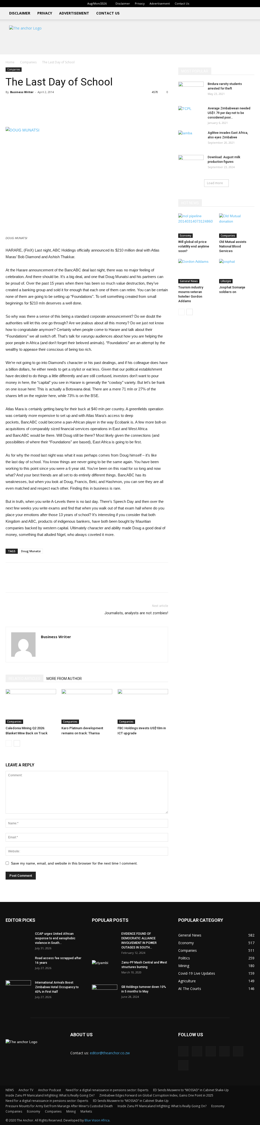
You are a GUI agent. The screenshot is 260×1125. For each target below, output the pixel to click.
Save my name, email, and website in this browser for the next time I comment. (74, 863)
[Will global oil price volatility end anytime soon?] (196, 225)
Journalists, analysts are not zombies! (136, 613)
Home (10, 62)
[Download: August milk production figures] (191, 164)
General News (189, 281)
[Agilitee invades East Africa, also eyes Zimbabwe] (191, 139)
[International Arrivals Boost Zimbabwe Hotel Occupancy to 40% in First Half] (18, 989)
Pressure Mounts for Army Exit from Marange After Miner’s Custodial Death (59, 1106)
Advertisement (160, 3)
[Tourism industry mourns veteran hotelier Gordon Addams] (196, 271)
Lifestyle (226, 281)
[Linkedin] (217, 3)
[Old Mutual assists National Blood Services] (237, 225)
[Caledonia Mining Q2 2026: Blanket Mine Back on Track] (31, 706)
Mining (71, 1111)
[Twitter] (234, 3)
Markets (86, 1111)
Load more (215, 183)
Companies (28, 62)
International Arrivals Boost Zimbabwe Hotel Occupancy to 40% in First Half (57, 987)
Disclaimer (123, 3)
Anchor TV (26, 1090)
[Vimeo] (242, 3)
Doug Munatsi (31, 551)
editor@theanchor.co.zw (110, 1052)
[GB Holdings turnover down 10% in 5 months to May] (104, 993)
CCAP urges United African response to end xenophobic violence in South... (55, 938)
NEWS (10, 1090)
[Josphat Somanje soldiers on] (237, 271)
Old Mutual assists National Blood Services (232, 246)
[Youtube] (250, 3)
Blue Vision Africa (97, 1120)
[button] (201, 3)
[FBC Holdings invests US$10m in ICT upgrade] (143, 706)
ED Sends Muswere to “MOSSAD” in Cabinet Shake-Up (191, 1090)
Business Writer (22, 92)
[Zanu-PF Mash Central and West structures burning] (104, 969)
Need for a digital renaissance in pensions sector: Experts (107, 1090)
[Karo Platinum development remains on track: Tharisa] (86, 706)
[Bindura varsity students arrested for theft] (191, 90)
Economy (185, 235)
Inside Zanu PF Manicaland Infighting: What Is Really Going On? (50, 1095)
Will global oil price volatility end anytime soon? (193, 246)
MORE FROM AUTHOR (64, 679)
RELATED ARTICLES (24, 679)
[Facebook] (209, 3)
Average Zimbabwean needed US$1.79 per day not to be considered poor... (229, 113)
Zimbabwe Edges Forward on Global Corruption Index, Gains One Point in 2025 (156, 1095)
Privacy (140, 3)
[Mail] (225, 3)
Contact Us (182, 3)
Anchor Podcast (49, 1090)
